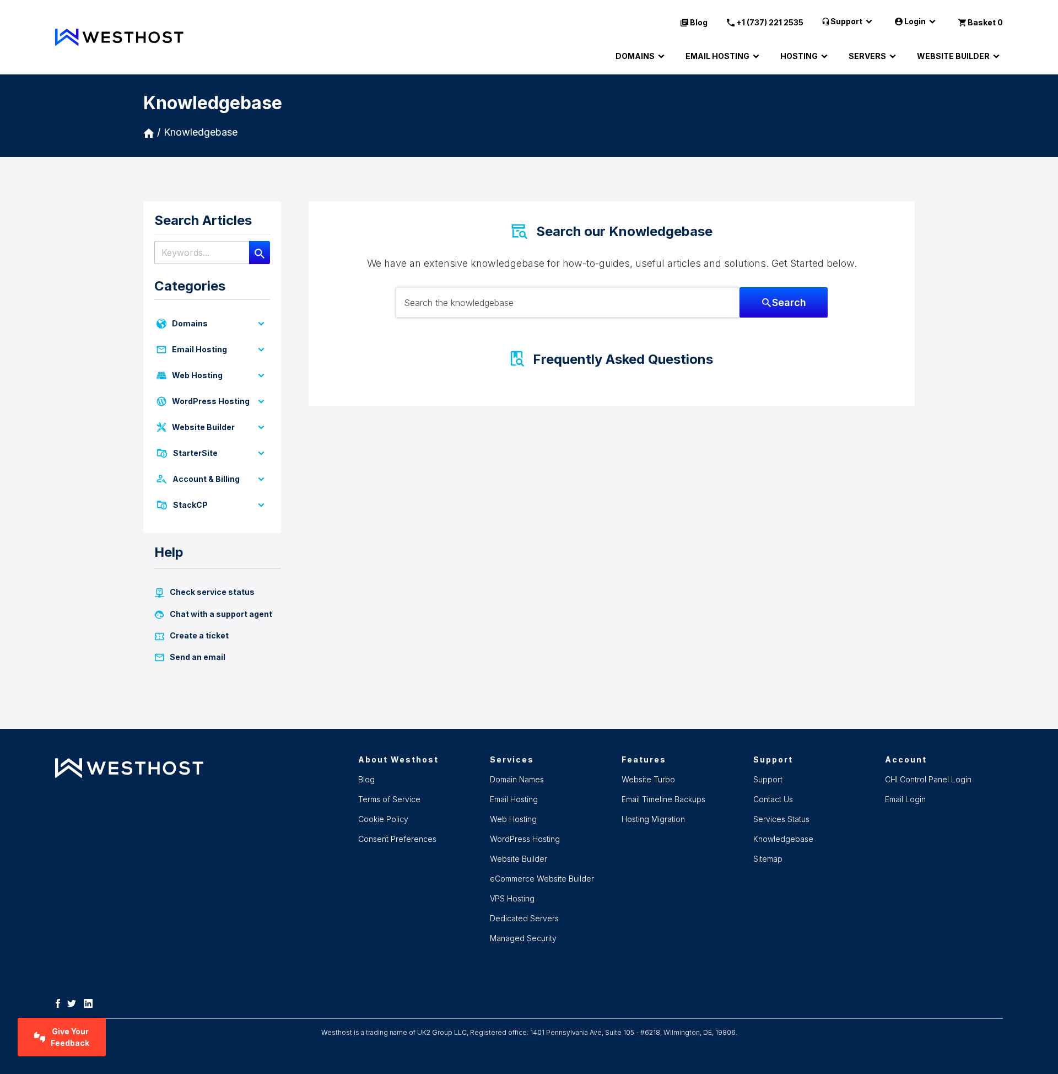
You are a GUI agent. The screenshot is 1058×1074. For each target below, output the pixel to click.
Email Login (905, 799)
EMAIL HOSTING (717, 56)
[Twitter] (74, 1002)
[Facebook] (60, 1002)
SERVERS (867, 56)
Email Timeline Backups (663, 799)
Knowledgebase (200, 132)
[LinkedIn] (91, 1002)
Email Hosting (199, 349)
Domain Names (517, 779)
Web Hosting (197, 375)
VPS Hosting (512, 898)
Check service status (212, 592)
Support (846, 21)
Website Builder (203, 427)
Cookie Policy (383, 819)
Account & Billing (206, 479)
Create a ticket (199, 635)
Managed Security (523, 938)
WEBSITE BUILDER (953, 56)
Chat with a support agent (221, 614)
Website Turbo (648, 779)
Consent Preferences (397, 839)
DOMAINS (635, 56)
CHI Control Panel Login (928, 779)
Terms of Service (389, 799)
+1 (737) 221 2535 (769, 22)
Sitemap (767, 858)
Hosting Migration (653, 819)
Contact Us (773, 799)
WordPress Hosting (211, 401)
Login (915, 21)
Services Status (781, 819)
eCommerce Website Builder (542, 878)
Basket (985, 22)
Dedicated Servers (524, 918)
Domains (190, 323)
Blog (699, 22)
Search (789, 302)
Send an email (197, 657)
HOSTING (799, 56)
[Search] (259, 252)
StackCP (190, 504)
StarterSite (195, 453)
